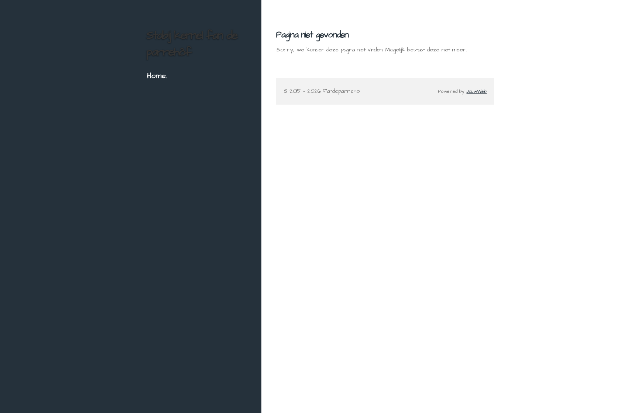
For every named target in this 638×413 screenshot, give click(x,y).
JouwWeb (476, 91)
